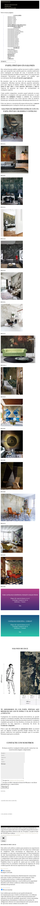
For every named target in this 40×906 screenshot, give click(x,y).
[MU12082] (12, 552)
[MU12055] (12, 457)
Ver (20, 606)
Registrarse (8, 6)
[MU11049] (12, 268)
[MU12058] (12, 489)
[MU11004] (12, 141)
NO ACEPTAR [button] (26, 833)
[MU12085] (12, 584)
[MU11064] (12, 299)
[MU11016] (14, 173)
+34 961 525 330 (6, 808)
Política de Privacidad (16, 780)
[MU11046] (12, 236)
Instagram (3, 795)
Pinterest (3, 797)
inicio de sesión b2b (10, 8)
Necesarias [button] (4, 869)
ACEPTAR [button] (18, 833)
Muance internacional (11, 4)
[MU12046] (12, 394)
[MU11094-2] (18, 363)
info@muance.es (6, 810)
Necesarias (6, 871)
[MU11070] (12, 331)
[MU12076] (18, 521)
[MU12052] (12, 426)
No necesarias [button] (5, 888)
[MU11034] (12, 204)
